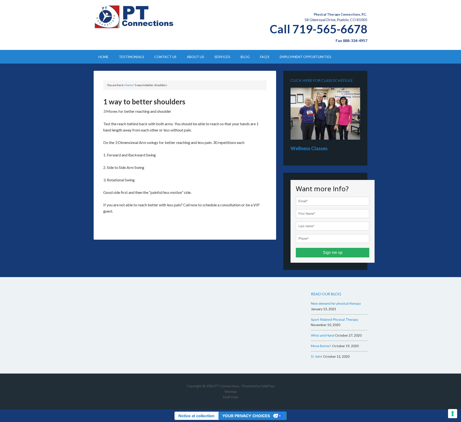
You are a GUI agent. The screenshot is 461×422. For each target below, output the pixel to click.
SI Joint (316, 356)
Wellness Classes (309, 148)
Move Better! (321, 346)
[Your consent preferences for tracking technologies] (452, 413)
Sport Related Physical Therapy (334, 319)
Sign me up (332, 252)
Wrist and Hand (322, 335)
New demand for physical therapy (336, 303)
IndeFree (267, 386)
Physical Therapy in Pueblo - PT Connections (134, 17)
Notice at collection (196, 415)
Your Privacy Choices (246, 415)
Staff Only (230, 397)
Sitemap (230, 391)
